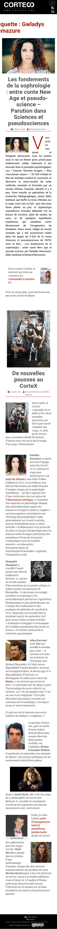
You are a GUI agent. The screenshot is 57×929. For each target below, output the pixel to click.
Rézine (9, 681)
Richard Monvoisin (37, 129)
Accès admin (32, 917)
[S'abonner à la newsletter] (52, 11)
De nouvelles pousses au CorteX (28, 379)
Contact (31, 919)
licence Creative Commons (19, 925)
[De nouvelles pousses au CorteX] (28, 338)
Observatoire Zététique (20, 499)
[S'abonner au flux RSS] (52, 7)
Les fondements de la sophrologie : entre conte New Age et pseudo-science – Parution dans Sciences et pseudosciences (28, 101)
